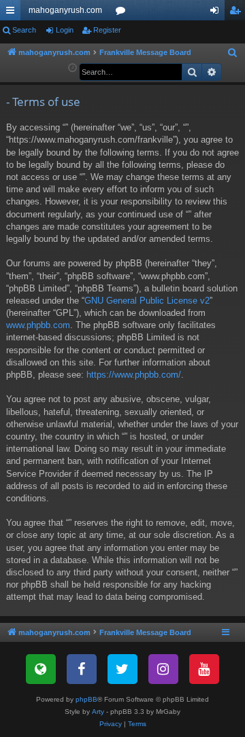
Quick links (12, 12)
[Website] (41, 669)
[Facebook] (82, 669)
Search (24, 30)
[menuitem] (233, 53)
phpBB (86, 699)
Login (65, 30)
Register (107, 30)
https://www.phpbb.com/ (133, 375)
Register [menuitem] (237, 12)
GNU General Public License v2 (147, 300)
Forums (123, 12)
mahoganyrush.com (65, 10)
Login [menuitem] (217, 12)
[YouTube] (204, 669)
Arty (98, 711)
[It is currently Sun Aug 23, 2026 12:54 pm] (72, 68)
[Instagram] (163, 669)
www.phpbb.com (38, 325)
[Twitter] (122, 669)
